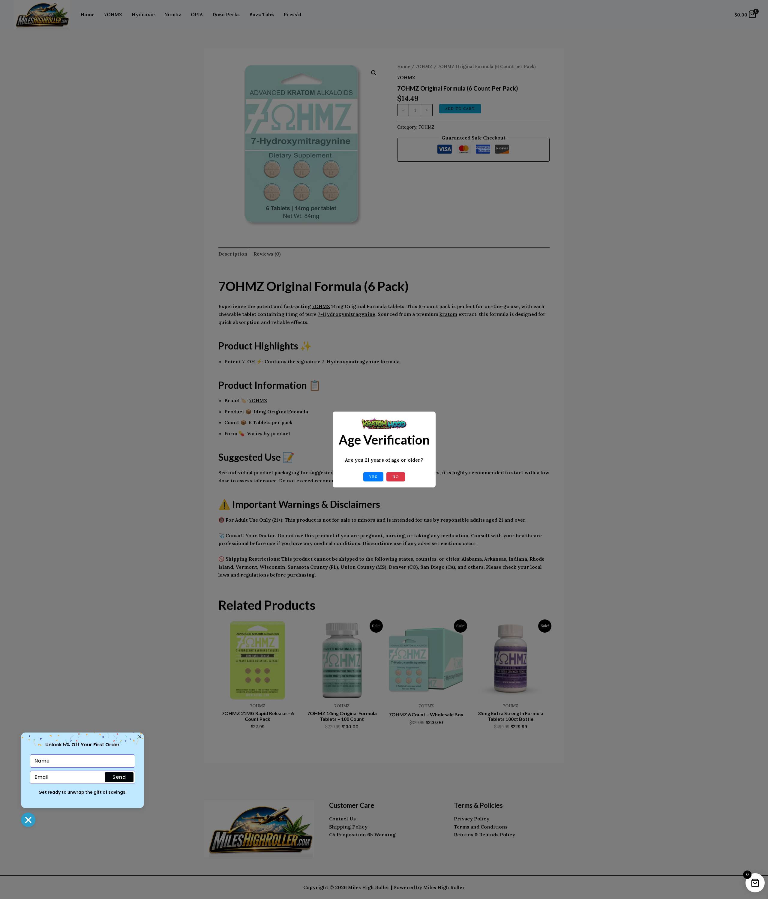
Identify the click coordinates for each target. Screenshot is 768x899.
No (395, 477)
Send (119, 777)
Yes (373, 477)
